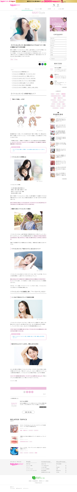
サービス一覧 (12, 488)
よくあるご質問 (61, 8)
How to (12, 59)
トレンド (59, 99)
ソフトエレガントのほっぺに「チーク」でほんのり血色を (23, 80)
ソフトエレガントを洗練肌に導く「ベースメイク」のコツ (23, 74)
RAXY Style (27, 8)
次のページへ (28, 388)
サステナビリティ (26, 488)
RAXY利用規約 (43, 470)
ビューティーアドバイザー (30, 470)
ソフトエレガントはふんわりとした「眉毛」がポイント (23, 76)
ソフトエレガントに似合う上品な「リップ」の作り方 (23, 83)
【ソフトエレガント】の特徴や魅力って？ (20, 71)
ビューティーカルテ (29, 468)
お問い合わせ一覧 (18, 488)
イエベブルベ (36, 430)
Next (44, 394)
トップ (16, 8)
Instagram (58, 467)
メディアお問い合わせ (45, 465)
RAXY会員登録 (58, 463)
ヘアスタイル (55, 101)
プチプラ (53, 103)
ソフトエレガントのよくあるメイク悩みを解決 (21, 85)
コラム (51, 52)
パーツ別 (16, 59)
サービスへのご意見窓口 (45, 468)
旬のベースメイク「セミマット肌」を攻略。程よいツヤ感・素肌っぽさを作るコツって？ (28, 337)
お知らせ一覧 (43, 463)
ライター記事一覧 (43, 407)
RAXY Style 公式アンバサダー (24, 441)
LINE (57, 468)
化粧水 (64, 103)
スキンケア (52, 38)
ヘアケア (51, 47)
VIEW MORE (64, 87)
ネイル (51, 50)
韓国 (21, 430)
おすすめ (57, 93)
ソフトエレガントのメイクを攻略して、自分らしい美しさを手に (25, 87)
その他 (51, 54)
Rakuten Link (58, 470)
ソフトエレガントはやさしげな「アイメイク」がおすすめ (23, 78)
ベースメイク (52, 40)
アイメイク (26, 428)
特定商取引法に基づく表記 (45, 472)
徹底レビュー (25, 430)
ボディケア (52, 45)
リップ (31, 441)
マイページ (28, 467)
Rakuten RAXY (15, 5)
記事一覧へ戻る (28, 412)
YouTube (57, 472)
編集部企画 (63, 93)
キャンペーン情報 (38, 8)
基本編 (64, 95)
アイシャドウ (30, 430)
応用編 (36, 452)
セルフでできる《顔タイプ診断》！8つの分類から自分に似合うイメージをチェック (29, 150)
